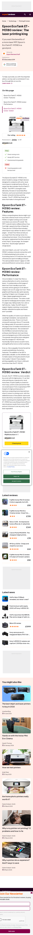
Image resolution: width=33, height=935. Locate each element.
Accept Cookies (16, 481)
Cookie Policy (11, 466)
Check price (16, 443)
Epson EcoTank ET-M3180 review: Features (12, 97)
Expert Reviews (8, 14)
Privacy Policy (17, 927)
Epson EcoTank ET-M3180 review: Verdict (12, 110)
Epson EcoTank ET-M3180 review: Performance (15, 103)
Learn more (6, 83)
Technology (12, 21)
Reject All (16, 476)
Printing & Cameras (25, 21)
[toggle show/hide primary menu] (30, 14)
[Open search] (25, 14)
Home (4, 21)
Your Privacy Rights (16, 471)
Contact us (6, 891)
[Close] (29, 452)
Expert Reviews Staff (13, 54)
